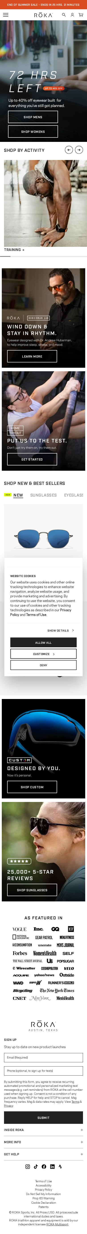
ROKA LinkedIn (52, 1166)
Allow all (43, 642)
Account (72, 14)
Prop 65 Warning (44, 1198)
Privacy (8, 1105)
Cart (81, 14)
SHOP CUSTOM (32, 787)
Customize (41, 653)
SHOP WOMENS (33, 131)
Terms (75, 1101)
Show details (58, 630)
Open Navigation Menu (5, 14)
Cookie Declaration (43, 1202)
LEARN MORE (32, 356)
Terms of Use (43, 1181)
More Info (12, 1142)
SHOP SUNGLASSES (32, 890)
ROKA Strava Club (60, 1166)
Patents (43, 1206)
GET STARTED (32, 459)
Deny (43, 665)
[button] (13, 495)
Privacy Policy (43, 1189)
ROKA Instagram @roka (27, 1166)
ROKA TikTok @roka (36, 1166)
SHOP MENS (33, 117)
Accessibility (43, 1185)
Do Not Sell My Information (43, 1193)
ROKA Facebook (44, 1166)
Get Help (11, 1154)
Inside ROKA (14, 1129)
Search (64, 14)
